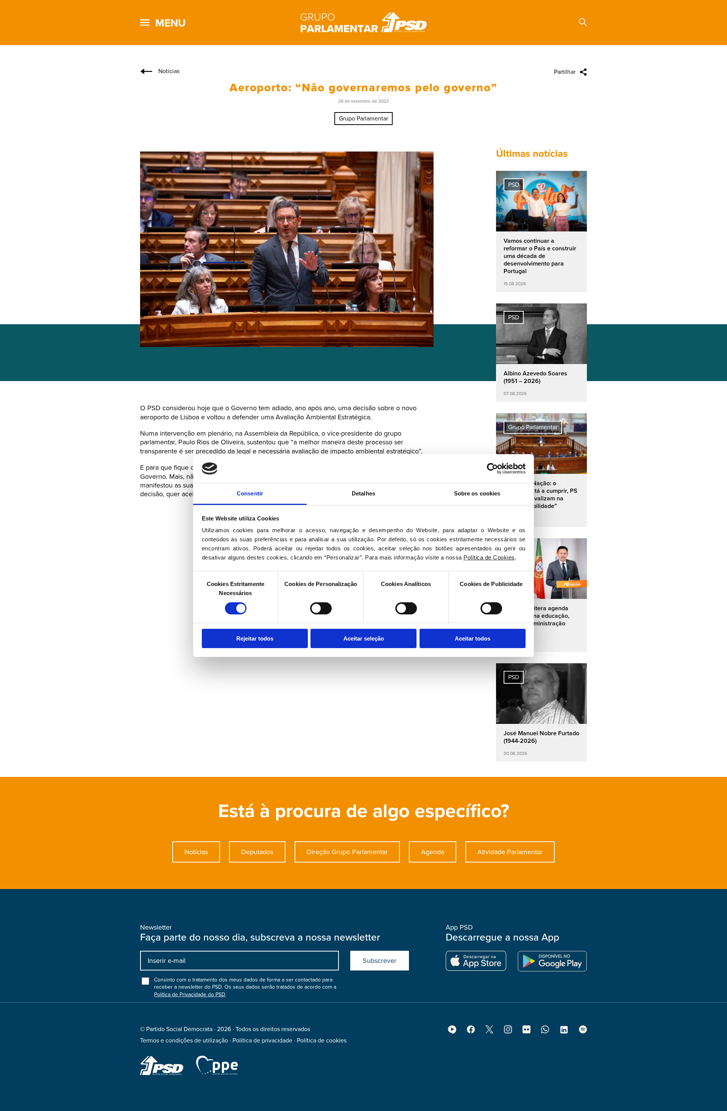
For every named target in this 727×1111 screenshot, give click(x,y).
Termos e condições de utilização (184, 1040)
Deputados (257, 852)
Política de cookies (321, 1040)
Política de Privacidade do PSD (189, 994)
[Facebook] (471, 1031)
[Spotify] (583, 1031)
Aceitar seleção (363, 638)
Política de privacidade (262, 1040)
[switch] (321, 608)
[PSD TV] (452, 1032)
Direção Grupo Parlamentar (347, 852)
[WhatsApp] (545, 1031)
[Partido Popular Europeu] (217, 1065)
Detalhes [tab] (363, 493)
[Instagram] (508, 1031)
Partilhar (565, 72)
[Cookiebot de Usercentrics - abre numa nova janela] (492, 468)
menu (170, 23)
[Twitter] (489, 1031)
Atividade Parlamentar (510, 852)
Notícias (196, 852)
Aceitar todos (472, 638)
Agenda (432, 852)
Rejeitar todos (254, 638)
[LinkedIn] (564, 1032)
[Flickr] (526, 1031)
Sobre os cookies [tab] (477, 493)
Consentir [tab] (250, 493)
